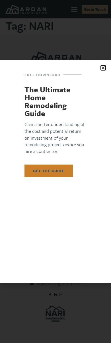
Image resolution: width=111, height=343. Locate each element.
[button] (103, 68)
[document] (55, 171)
